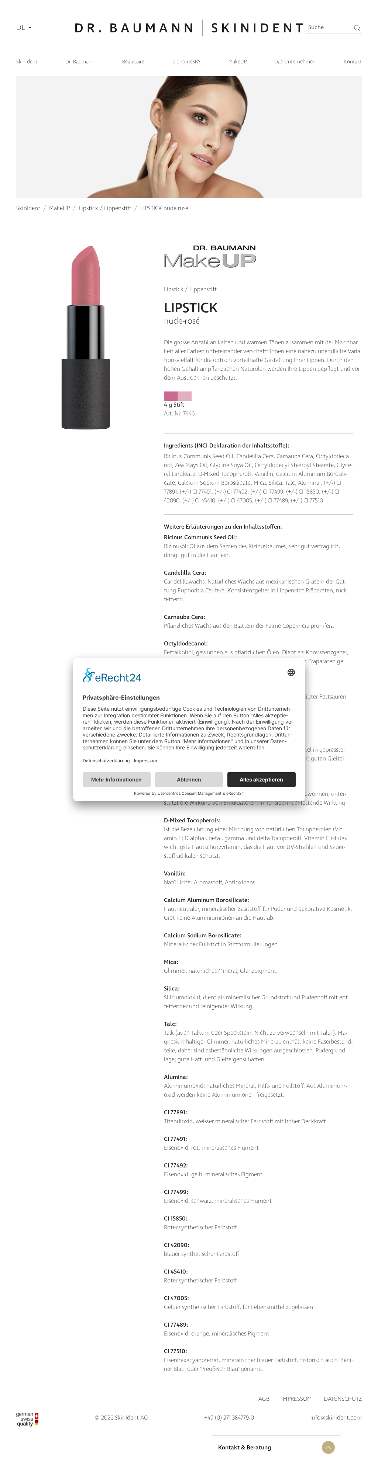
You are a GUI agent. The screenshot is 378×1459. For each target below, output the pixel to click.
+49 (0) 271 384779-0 (229, 1418)
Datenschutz (343, 1399)
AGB (263, 1399)
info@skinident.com (336, 1418)
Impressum (296, 1399)
